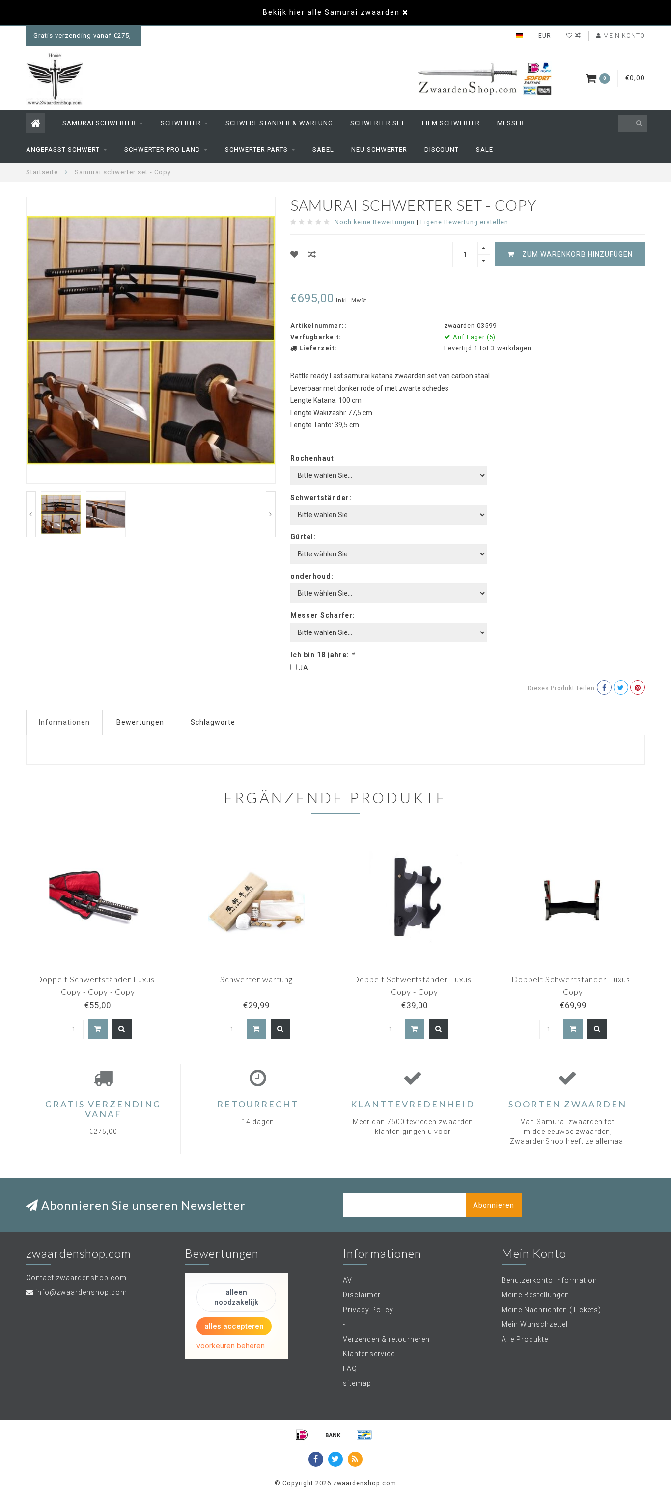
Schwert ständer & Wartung (279, 123)
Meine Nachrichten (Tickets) (551, 1310)
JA (303, 668)
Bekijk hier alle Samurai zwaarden (331, 12)
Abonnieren (493, 1205)
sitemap (357, 1383)
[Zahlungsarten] (301, 1434)
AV (347, 1280)
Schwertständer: (321, 497)
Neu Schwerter (379, 149)
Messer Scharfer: (322, 615)
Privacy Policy (368, 1310)
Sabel (323, 149)
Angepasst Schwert (63, 149)
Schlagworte (213, 722)
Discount (441, 149)
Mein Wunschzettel (535, 1324)
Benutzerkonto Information (549, 1280)
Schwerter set (377, 123)
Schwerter (181, 123)
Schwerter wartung (256, 979)
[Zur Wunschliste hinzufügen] (294, 254)
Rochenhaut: (313, 458)
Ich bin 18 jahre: (322, 654)
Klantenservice (369, 1354)
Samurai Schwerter (99, 123)
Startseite (42, 172)
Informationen (64, 722)
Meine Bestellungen (535, 1295)
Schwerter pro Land (162, 149)
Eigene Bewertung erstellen (464, 222)
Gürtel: (303, 537)
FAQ (350, 1368)
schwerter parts (256, 149)
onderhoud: (312, 576)
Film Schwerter (451, 123)
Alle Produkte (525, 1339)
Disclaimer (362, 1295)
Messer (510, 123)
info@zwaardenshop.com (81, 1292)
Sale (484, 149)
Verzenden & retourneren (386, 1339)
